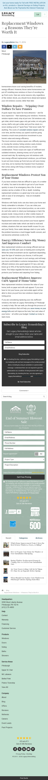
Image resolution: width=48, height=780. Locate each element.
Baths (4, 651)
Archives (39, 538)
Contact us (33, 314)
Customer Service (9, 628)
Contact (5, 615)
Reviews (5, 710)
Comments (23, 390)
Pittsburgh (6, 666)
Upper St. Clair (7, 670)
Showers (5, 656)
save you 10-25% (8, 250)
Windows (5, 638)
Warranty (5, 620)
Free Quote (24, 778)
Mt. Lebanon (6, 674)
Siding (4, 647)
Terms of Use (26, 376)
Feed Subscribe (25, 382)
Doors (4, 643)
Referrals (5, 714)
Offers (4, 706)
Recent (8, 538)
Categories (23, 538)
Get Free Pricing (24, 477)
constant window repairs (28, 130)
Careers (5, 719)
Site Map (29, 754)
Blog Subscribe (24, 354)
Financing (5, 624)
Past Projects (7, 727)
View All (5, 687)
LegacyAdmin (9, 42)
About (4, 697)
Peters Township (8, 683)
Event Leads (6, 723)
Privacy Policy (37, 376)
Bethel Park (6, 679)
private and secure (38, 472)
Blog (3, 702)
